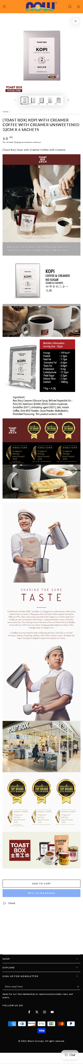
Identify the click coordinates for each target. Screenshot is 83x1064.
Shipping (17, 142)
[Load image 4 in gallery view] (50, 100)
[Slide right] (68, 100)
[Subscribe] (78, 986)
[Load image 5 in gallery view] (58, 100)
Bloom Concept (36, 1041)
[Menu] (4, 6)
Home (6, 112)
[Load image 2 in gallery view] (33, 100)
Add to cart (41, 883)
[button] (69, 6)
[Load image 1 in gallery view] (24, 100)
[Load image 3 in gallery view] (41, 100)
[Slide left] (15, 100)
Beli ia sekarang (41, 893)
